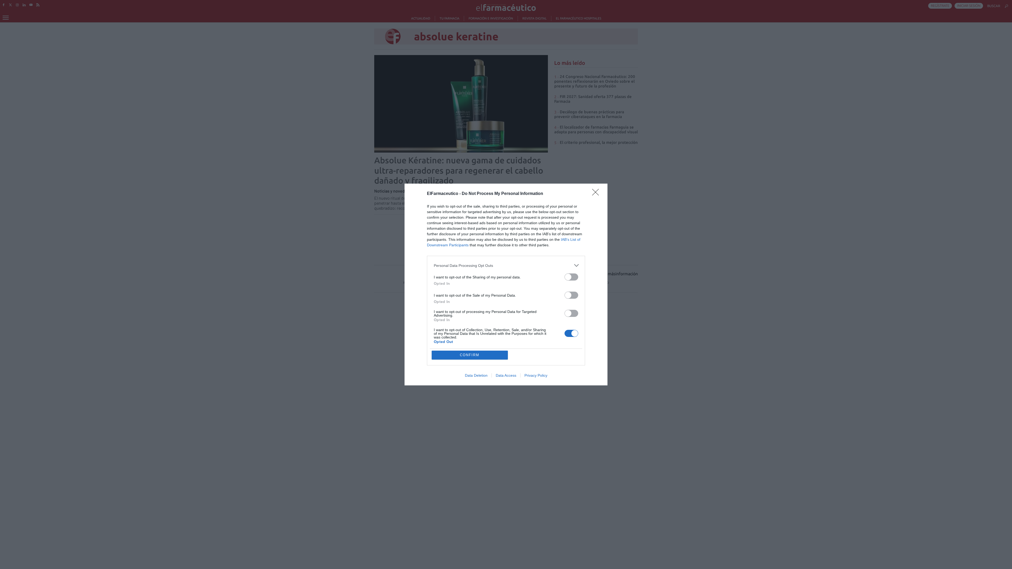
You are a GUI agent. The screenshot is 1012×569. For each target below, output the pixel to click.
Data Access (506, 375)
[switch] (571, 277)
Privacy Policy (535, 375)
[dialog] (506, 284)
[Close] (597, 194)
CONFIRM (469, 355)
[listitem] (506, 265)
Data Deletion (476, 375)
